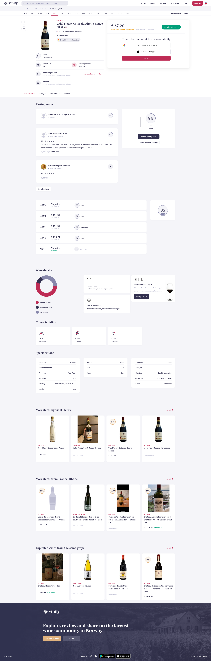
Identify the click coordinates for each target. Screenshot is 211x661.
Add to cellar (97, 83)
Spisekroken (69, 114)
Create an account (52, 638)
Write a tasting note (148, 137)
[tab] (29, 94)
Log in (146, 58)
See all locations (170, 27)
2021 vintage (47, 141)
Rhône (37, 9)
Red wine (23, 9)
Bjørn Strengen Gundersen (59, 165)
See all (168, 410)
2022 (43, 205)
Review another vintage (149, 142)
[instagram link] (91, 657)
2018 (43, 238)
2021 (43, 216)
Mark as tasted (89, 74)
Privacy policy (202, 656)
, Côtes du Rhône (76, 31)
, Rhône (67, 31)
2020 (43, 227)
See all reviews (43, 189)
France (31, 9)
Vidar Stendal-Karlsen (57, 133)
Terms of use (190, 656)
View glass (140, 296)
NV (42, 249)
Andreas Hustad (55, 114)
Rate (100, 74)
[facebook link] (95, 657)
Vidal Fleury (45, 9)
